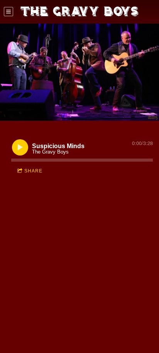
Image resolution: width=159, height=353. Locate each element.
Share (33, 171)
